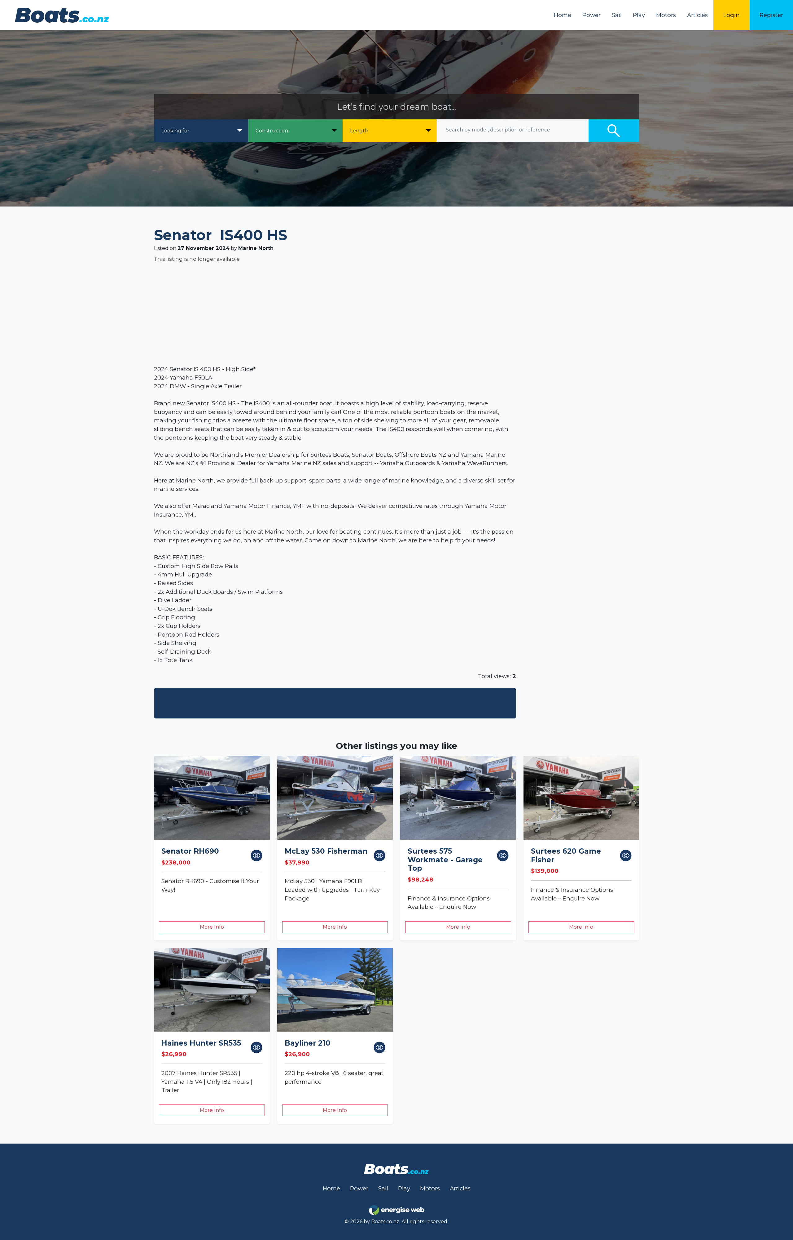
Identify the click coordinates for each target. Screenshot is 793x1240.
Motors (666, 15)
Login (731, 15)
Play (639, 15)
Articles (697, 15)
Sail (617, 15)
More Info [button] (212, 927)
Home (562, 15)
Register (771, 15)
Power (591, 15)
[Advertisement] (340, 314)
